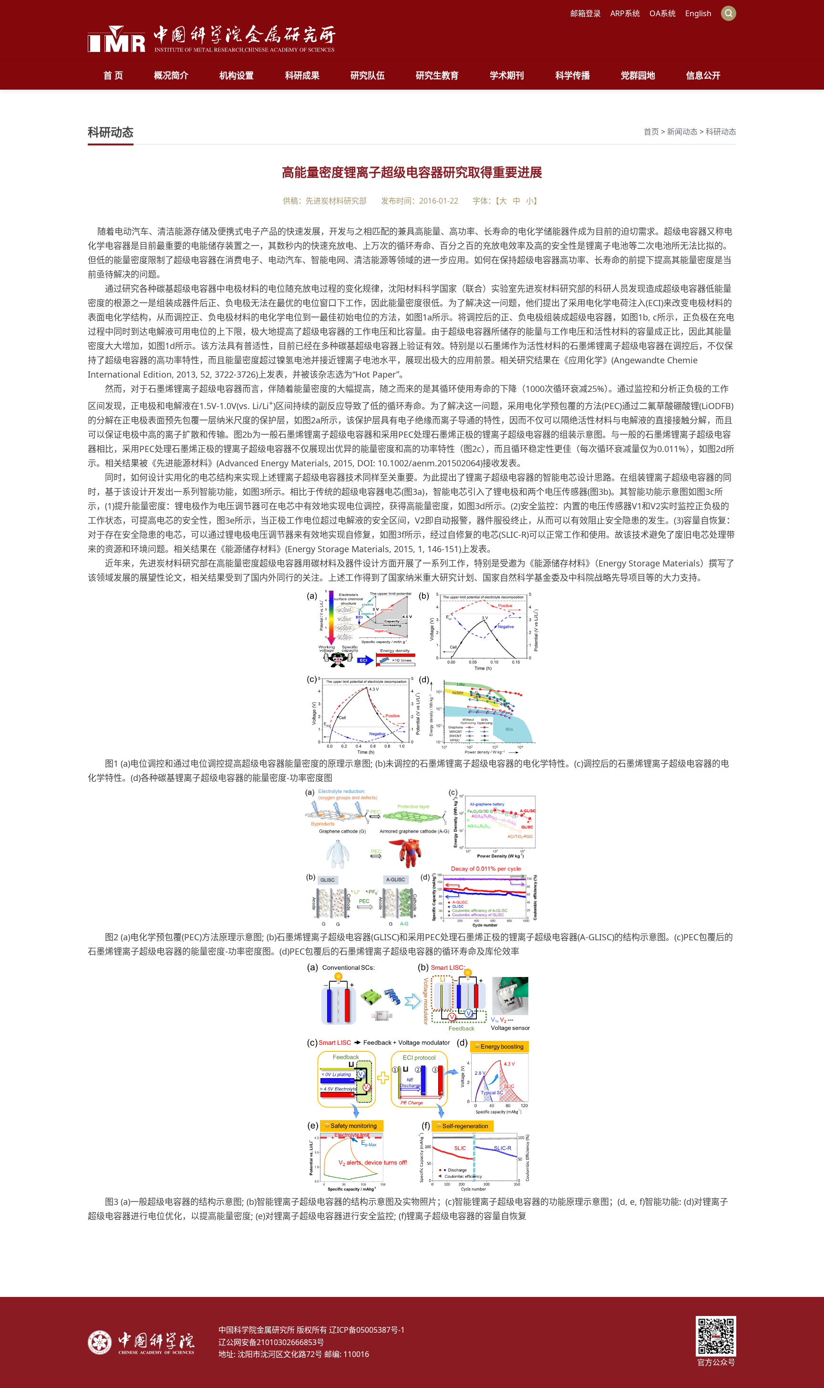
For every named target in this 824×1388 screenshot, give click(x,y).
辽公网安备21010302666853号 (271, 1342)
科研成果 (302, 75)
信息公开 (703, 75)
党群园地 (638, 75)
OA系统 (662, 13)
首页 (651, 131)
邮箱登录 (585, 13)
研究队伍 (367, 75)
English (698, 13)
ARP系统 (625, 13)
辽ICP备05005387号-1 (367, 1330)
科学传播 (573, 75)
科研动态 (721, 131)
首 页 (113, 75)
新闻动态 (682, 131)
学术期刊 (507, 75)
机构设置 (236, 75)
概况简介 (171, 75)
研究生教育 (437, 75)
